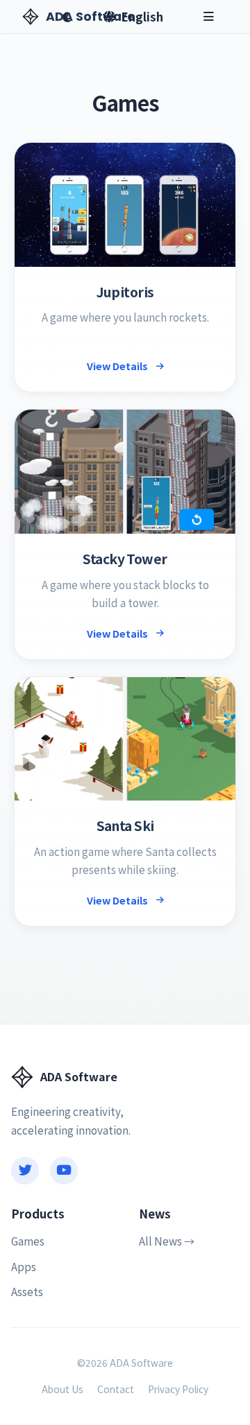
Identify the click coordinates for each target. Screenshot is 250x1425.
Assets (27, 1291)
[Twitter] (25, 1170)
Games (27, 1240)
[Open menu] (209, 17)
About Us (62, 1389)
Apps (23, 1266)
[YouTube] (64, 1170)
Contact (115, 1389)
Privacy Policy (178, 1389)
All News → (166, 1240)
